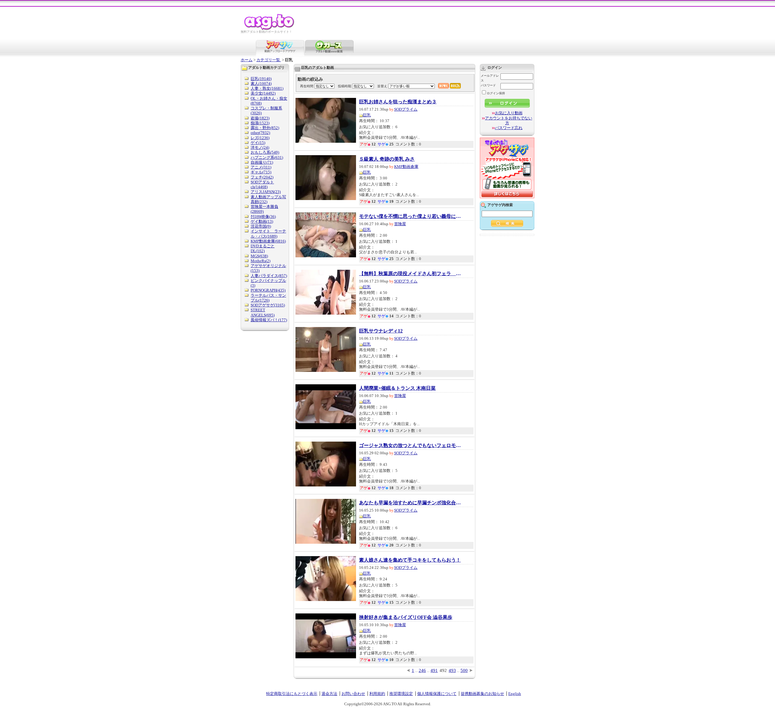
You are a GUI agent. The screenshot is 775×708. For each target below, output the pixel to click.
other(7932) (260, 132)
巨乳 (367, 115)
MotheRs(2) (260, 261)
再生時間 (306, 86)
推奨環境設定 (401, 693)
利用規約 (377, 693)
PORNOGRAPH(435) (268, 290)
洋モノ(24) (260, 147)
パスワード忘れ (509, 127)
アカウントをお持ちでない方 (508, 120)
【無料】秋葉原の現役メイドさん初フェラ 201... (410, 273)
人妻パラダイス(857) (269, 275)
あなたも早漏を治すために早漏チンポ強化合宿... (410, 502)
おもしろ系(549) (265, 152)
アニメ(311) (261, 167)
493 (452, 670)
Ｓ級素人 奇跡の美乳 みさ (387, 159)
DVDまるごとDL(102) (263, 248)
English (514, 693)
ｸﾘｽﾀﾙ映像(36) (263, 216)
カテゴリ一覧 (268, 60)
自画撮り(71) (262, 162)
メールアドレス (490, 78)
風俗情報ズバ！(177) (269, 320)
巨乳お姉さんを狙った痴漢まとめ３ (398, 101)
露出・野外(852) (265, 127)
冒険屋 (400, 224)
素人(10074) (261, 83)
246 (422, 670)
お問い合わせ (353, 693)
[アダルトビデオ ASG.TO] (269, 29)
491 (434, 670)
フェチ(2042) (262, 177)
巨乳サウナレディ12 (381, 331)
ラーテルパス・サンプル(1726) (268, 297)
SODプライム (405, 109)
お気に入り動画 (509, 113)
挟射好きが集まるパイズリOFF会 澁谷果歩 (405, 617)
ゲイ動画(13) (262, 221)
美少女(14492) (263, 93)
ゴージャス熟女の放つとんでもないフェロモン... (410, 445)
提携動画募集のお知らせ (482, 693)
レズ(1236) (260, 137)
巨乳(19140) (261, 78)
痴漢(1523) (260, 123)
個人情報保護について (437, 693)
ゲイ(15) (258, 142)
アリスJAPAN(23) (266, 191)
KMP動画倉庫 (406, 166)
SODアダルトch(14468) (262, 184)
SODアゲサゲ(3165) (268, 305)
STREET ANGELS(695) (263, 312)
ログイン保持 (496, 93)
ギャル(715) (261, 172)
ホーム (246, 60)
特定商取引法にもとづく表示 (291, 693)
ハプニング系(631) (267, 157)
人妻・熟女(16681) (267, 88)
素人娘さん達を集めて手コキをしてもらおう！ (410, 560)
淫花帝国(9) (261, 226)
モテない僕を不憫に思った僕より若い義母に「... (410, 216)
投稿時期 (344, 86)
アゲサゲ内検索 (500, 205)
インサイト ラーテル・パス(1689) (268, 233)
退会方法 (329, 693)
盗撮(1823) (260, 118)
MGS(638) (259, 256)
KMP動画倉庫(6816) (268, 241)
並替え (382, 86)
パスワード (488, 85)
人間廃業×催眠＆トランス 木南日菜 (397, 388)
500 (464, 670)
